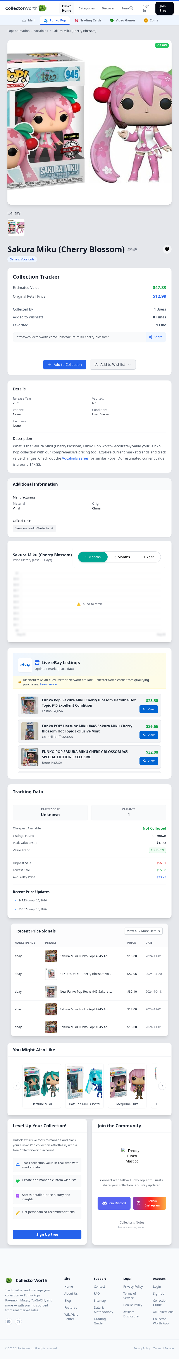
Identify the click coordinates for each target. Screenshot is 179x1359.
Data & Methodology (103, 1309)
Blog (67, 1300)
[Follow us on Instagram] (18, 1321)
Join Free (163, 8)
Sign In (146, 8)
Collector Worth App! (161, 1321)
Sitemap (100, 1300)
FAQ (97, 1293)
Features (70, 1307)
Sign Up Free (47, 1234)
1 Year (149, 557)
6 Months (122, 557)
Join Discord (117, 1203)
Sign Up (159, 1293)
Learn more (48, 684)
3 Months (93, 557)
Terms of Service (129, 1295)
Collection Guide (160, 1302)
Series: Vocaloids (22, 259)
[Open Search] (131, 8)
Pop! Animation (18, 31)
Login (157, 1286)
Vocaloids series (75, 458)
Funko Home (67, 8)
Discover (108, 8)
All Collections (163, 1312)
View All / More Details (143, 931)
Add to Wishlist (112, 364)
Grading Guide (100, 1321)
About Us (71, 1293)
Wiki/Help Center (71, 1316)
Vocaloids (41, 31)
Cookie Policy (132, 1305)
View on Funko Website (32, 528)
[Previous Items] (17, 1086)
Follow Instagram (152, 1203)
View (151, 709)
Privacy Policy (133, 1286)
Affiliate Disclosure (131, 1314)
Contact (99, 1286)
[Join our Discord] (8, 1321)
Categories (87, 8)
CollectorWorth (31, 1280)
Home (68, 1286)
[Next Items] (162, 1086)
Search (127, 8)
